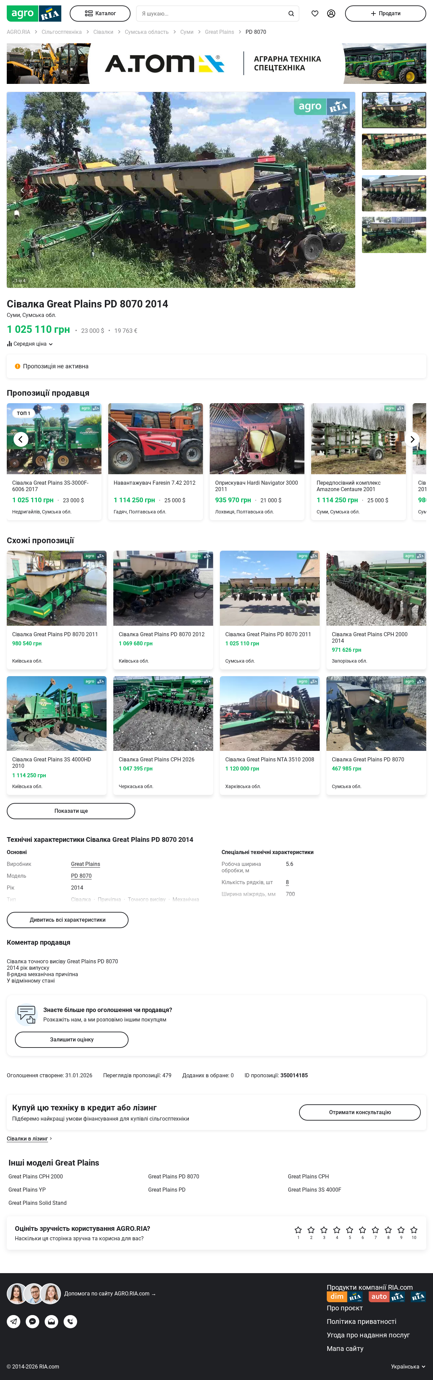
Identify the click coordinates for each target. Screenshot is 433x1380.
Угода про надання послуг (368, 1335)
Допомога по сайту (110, 1293)
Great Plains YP (27, 1190)
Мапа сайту (345, 1348)
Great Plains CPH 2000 (35, 1176)
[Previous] (21, 439)
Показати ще (71, 811)
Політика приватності (361, 1321)
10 (414, 1237)
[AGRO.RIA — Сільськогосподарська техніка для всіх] (38, 13)
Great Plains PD (167, 1190)
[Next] (412, 439)
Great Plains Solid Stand (37, 1203)
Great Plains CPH (308, 1176)
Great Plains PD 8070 (173, 1176)
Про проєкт (345, 1308)
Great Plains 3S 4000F (314, 1190)
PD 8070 (81, 876)
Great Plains (85, 864)
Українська (406, 1366)
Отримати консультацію (360, 1112)
